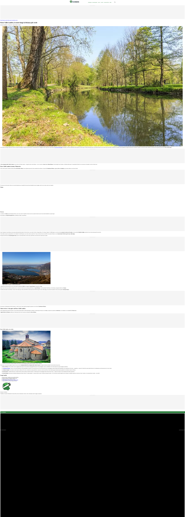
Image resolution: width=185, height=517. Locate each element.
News (99, 2)
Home (1, 20)
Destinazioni (94, 2)
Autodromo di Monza (6, 368)
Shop (110, 2)
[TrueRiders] (74, 2)
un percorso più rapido (58, 147)
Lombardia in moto (15, 20)
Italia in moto (10, 20)
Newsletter (106, 2)
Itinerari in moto (4, 20)
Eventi (102, 2)
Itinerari (90, 2)
